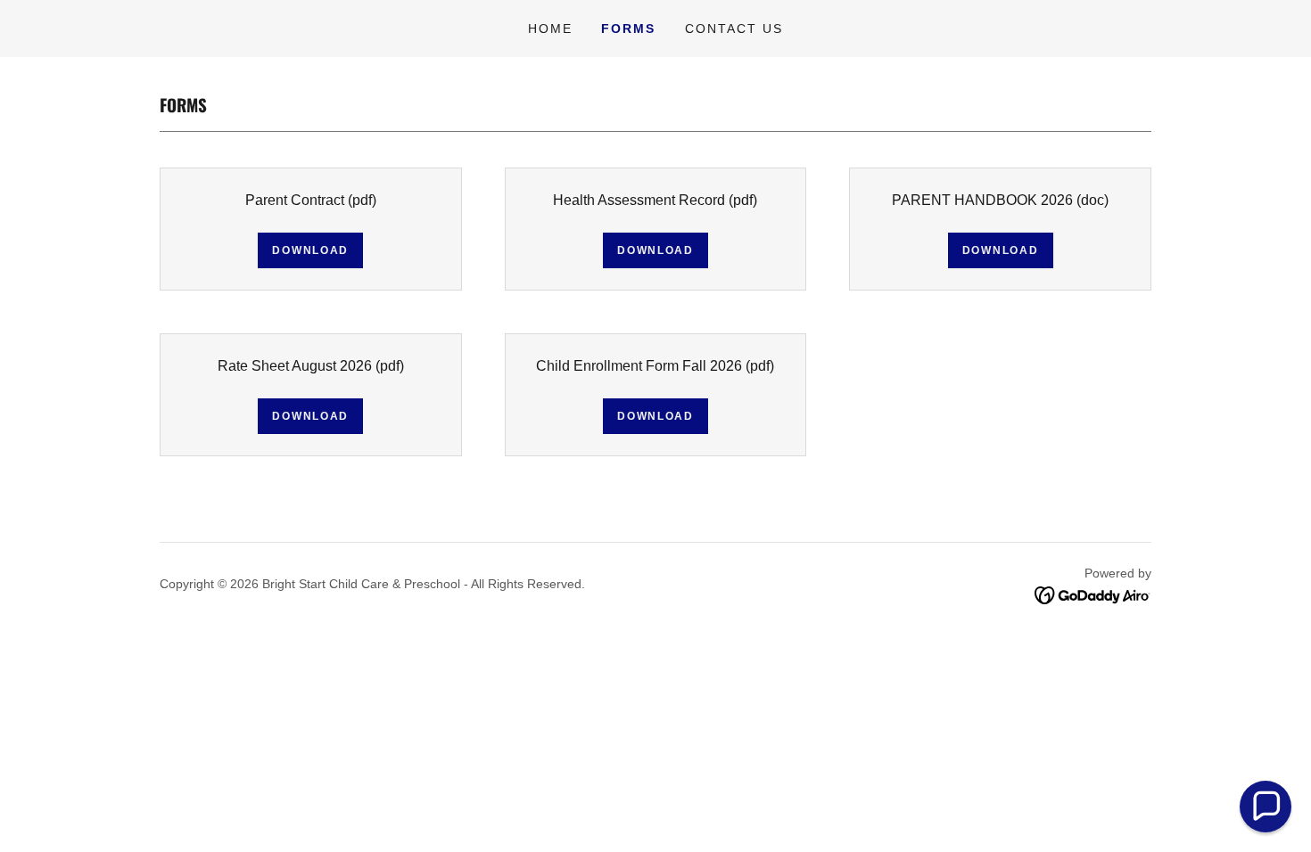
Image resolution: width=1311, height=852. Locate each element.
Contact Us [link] (734, 28)
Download (310, 250)
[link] (1093, 594)
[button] (1265, 806)
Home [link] (550, 28)
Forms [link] (628, 28)
